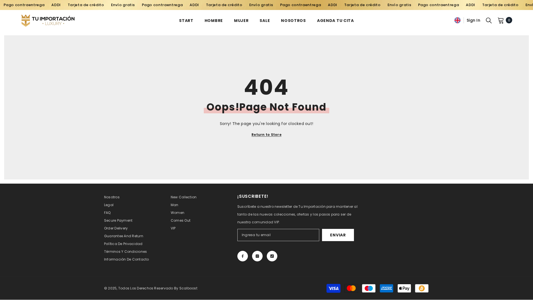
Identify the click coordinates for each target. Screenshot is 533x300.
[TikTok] (272, 256)
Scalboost (188, 288)
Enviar (338, 235)
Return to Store (266, 134)
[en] (457, 20)
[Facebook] (242, 256)
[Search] (488, 20)
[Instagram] (257, 256)
